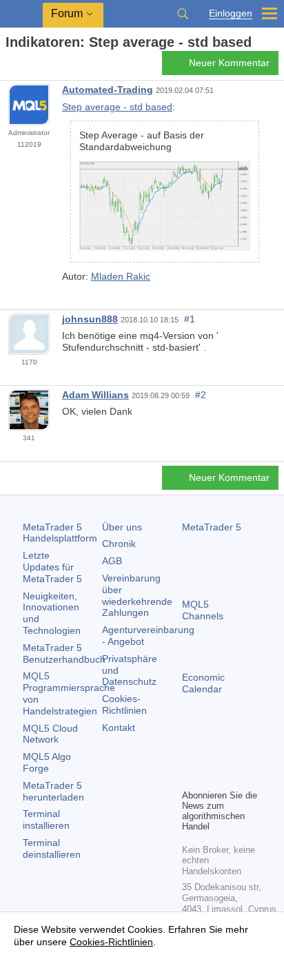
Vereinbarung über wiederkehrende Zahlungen (137, 595)
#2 (200, 394)
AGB (112, 560)
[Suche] (182, 14)
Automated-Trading (107, 89)
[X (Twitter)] (234, 754)
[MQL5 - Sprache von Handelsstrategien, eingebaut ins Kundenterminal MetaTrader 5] (21, 14)
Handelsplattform (60, 533)
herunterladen (53, 791)
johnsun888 (90, 318)
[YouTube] (190, 776)
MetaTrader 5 (211, 527)
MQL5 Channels (202, 610)
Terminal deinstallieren (52, 848)
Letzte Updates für (52, 567)
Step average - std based (117, 106)
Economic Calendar (203, 683)
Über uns (122, 527)
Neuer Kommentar (229, 62)
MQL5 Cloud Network (50, 734)
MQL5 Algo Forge (47, 762)
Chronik (119, 543)
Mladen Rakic (120, 276)
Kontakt (118, 727)
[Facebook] (190, 754)
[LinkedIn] (212, 776)
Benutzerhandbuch (64, 653)
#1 (189, 318)
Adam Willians (95, 394)
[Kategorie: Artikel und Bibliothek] (26, 66)
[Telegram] (212, 754)
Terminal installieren (46, 819)
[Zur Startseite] (10, 66)
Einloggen (230, 13)
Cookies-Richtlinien (124, 704)
